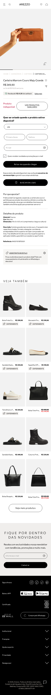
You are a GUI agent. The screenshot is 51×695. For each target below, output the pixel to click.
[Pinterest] (47, 582)
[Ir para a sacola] (46, 4)
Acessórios (16, 74)
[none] (44, 556)
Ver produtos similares (32, 106)
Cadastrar (25, 565)
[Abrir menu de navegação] (5, 4)
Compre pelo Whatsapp (36, 615)
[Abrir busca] (10, 4)
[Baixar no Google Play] (42, 593)
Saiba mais (38, 93)
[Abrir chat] (45, 682)
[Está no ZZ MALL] (7, 615)
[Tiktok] (42, 582)
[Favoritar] (46, 80)
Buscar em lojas (28, 183)
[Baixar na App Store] (26, 593)
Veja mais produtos (25, 508)
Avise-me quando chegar (25, 164)
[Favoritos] (41, 4)
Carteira (28, 74)
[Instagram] (31, 582)
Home (5, 74)
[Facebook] (36, 582)
